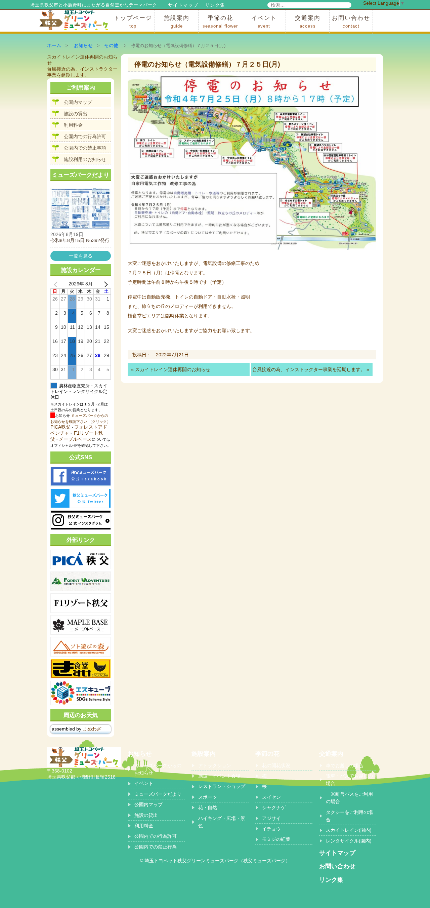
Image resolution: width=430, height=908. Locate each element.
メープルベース (75, 439)
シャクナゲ (274, 807)
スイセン (271, 797)
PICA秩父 (60, 427)
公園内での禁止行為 (155, 847)
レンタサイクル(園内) (349, 840)
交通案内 (307, 22)
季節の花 (220, 22)
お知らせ (83, 45)
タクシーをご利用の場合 (349, 816)
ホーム (54, 45)
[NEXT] (104, 284)
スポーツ (207, 797)
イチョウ (271, 828)
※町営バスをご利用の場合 (349, 797)
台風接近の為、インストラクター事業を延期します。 (308, 369)
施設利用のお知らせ (85, 159)
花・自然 (207, 807)
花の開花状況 (276, 765)
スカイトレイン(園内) (349, 830)
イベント (264, 22)
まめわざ (92, 729)
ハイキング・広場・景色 (221, 822)
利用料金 (73, 125)
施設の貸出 (75, 113)
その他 (111, 45)
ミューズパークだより (157, 794)
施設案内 (176, 22)
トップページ (133, 22)
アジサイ (271, 818)
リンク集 (215, 5)
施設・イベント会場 (219, 776)
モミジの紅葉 (276, 839)
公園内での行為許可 (85, 136)
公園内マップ (78, 102)
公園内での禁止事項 (85, 148)
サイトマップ (183, 5)
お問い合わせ (351, 22)
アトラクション (214, 765)
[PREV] (56, 284)
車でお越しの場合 (344, 765)
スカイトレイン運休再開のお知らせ (172, 369)
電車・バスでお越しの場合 (349, 779)
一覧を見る (80, 256)
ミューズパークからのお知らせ (157, 769)
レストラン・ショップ (221, 786)
